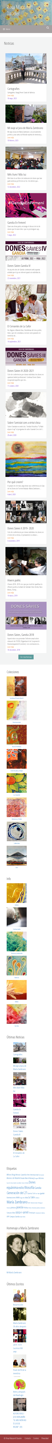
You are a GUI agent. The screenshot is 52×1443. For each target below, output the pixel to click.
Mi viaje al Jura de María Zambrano (25, 128)
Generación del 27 (17, 1192)
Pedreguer (40, 1203)
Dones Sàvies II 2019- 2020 (20, 528)
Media (16, 1001)
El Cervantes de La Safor (19, 326)
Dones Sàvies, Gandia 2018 (20, 635)
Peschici (8, 1208)
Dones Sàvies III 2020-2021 (20, 371)
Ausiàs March (25, 1178)
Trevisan (32, 1212)
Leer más (10, 95)
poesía (19, 1207)
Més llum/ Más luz (16, 174)
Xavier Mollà (22, 1217)
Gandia (38, 1188)
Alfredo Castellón (21, 1174)
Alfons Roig (11, 1174)
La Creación (16, 795)
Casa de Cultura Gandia (11, 1183)
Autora (17, 905)
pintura (13, 1207)
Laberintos (17, 843)
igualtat (42, 1193)
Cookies (36, 1438)
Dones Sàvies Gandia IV (18, 266)
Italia (26, 1197)
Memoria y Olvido (17, 819)
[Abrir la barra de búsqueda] (48, 27)
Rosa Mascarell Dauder (20, 10)
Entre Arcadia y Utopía (17, 770)
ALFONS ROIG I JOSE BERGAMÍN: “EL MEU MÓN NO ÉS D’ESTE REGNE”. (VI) (19, 1420)
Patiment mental (34, 1203)
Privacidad (44, 1438)
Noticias (17, 977)
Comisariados (16, 929)
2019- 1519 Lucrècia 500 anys (18, 1348)
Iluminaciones (17, 722)
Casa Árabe (19, 1183)
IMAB (17, 1197)
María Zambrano (17, 1202)
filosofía (29, 1187)
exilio (21, 1187)
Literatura (37, 1198)
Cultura (23, 1183)
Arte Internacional (33, 1174)
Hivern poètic (14, 580)
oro (29, 1202)
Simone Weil (11, 1212)
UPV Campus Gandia (13, 1216)
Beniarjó (32, 1178)
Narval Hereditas (16, 746)
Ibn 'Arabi (37, 1193)
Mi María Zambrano (14, 1272)
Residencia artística (36, 1208)
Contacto (28, 1438)
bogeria (36, 1178)
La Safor (31, 1197)
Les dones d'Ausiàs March (16, 698)
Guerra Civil (31, 1193)
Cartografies (13, 89)
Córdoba (26, 1183)
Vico (17, 867)
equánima (12, 1187)
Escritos (17, 1026)
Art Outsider (41, 1175)
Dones (32, 1182)
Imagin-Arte (22, 1198)
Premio (30, 1208)
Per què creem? (15, 482)
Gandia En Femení (16, 222)
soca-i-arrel (22, 1212)
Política (26, 1207)
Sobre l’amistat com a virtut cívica (23, 423)
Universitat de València (40, 1213)
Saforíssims (42, 1208)
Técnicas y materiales (16, 953)
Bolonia (41, 1178)
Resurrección (18, 1304)
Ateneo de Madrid (13, 1178)
